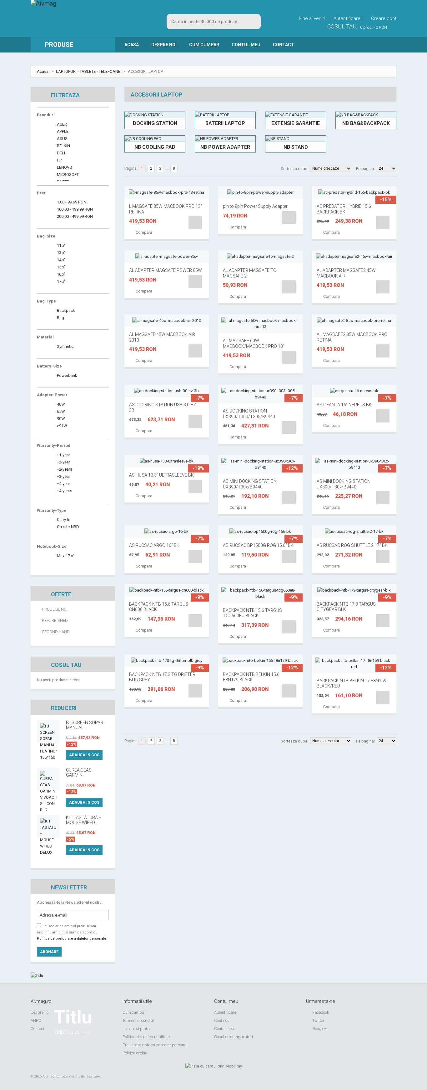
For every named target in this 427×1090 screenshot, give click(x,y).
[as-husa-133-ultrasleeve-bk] (166, 461)
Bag (60, 317)
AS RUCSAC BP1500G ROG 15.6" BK (258, 545)
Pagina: (131, 168)
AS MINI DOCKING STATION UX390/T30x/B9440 (250, 484)
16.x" (61, 274)
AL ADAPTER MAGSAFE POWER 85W (165, 270)
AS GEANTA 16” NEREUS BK (344, 404)
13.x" (61, 252)
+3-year (63, 476)
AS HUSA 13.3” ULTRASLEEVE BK (161, 475)
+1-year (63, 454)
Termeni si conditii (138, 1020)
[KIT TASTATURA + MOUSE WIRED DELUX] (48, 826)
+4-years (64, 490)
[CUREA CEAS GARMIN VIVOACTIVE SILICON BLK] (48, 779)
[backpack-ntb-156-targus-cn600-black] (166, 590)
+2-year (63, 462)
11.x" (61, 245)
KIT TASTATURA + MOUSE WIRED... (83, 820)
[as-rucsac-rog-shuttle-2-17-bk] (354, 531)
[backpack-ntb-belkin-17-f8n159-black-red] (354, 663)
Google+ (318, 1028)
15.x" (61, 267)
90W (60, 418)
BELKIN (63, 145)
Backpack (65, 310)
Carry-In (63, 519)
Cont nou (221, 1020)
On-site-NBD (67, 526)
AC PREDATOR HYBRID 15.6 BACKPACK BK (344, 209)
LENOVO (64, 167)
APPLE (62, 131)
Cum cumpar (204, 44)
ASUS (62, 138)
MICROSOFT (67, 174)
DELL (61, 153)
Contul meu (224, 1028)
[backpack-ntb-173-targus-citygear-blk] (354, 590)
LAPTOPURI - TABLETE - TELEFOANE (88, 71)
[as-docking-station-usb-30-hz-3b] (166, 391)
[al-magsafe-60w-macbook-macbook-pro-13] (260, 323)
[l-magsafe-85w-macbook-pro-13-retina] (166, 192)
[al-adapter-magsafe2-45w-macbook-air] (354, 256)
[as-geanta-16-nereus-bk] (354, 391)
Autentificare (225, 1012)
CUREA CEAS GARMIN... (79, 773)
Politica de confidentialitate (146, 1036)
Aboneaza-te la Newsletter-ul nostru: (70, 902)
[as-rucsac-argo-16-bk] (166, 531)
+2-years (64, 469)
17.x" (61, 281)
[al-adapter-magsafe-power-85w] (166, 256)
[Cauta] (253, 21)
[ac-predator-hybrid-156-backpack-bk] (354, 192)
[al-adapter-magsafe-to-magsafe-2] (260, 256)
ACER (61, 124)
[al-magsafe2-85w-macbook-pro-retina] (354, 320)
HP (59, 160)
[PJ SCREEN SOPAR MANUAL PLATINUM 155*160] (48, 731)
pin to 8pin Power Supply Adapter (255, 206)
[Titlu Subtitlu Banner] (73, 975)
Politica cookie (135, 1053)
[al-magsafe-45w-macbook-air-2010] (166, 320)
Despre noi (164, 44)
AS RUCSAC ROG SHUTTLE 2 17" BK (352, 545)
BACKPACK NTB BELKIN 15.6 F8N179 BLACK (251, 677)
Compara (143, 232)
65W (60, 411)
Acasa (131, 44)
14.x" (61, 260)
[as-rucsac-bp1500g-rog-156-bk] (260, 531)
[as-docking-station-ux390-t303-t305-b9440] (260, 394)
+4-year (63, 483)
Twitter (317, 1020)
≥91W (61, 425)
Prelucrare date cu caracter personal (155, 1044)
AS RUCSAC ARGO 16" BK (154, 545)
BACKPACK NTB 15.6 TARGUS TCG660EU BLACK (252, 613)
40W (60, 404)
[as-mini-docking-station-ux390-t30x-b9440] (260, 464)
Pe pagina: (365, 168)
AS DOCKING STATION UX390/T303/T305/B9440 (249, 413)
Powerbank (66, 375)
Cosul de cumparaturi (233, 1036)
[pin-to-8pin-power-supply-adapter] (260, 192)
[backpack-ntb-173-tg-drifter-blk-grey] (166, 660)
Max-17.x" (65, 555)
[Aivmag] (43, 9)
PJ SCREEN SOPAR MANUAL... (84, 725)
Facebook (320, 1012)
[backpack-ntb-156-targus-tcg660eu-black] (260, 593)
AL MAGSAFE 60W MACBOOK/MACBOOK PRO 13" (253, 343)
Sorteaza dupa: (294, 168)
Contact (283, 44)
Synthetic (64, 346)
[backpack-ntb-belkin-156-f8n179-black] (260, 660)
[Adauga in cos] (195, 222)
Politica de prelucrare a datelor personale (71, 939)
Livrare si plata (136, 1028)
